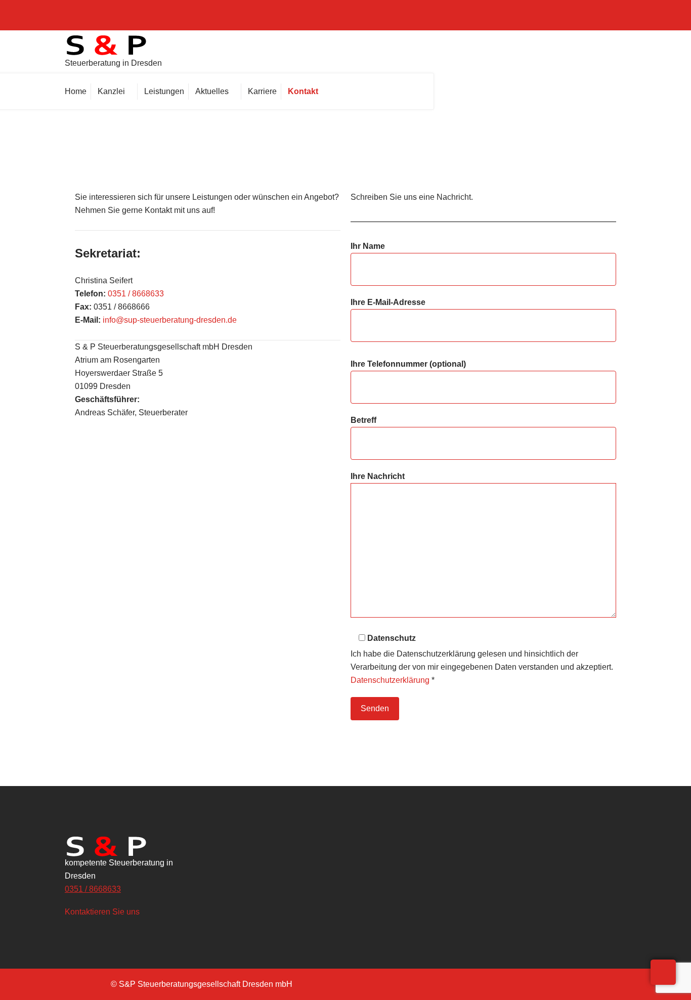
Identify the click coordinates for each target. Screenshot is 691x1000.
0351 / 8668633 (136, 293)
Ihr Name (368, 246)
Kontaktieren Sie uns (103, 911)
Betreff (363, 420)
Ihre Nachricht (378, 476)
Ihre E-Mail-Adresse (388, 302)
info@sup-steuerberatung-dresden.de (170, 320)
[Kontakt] (305, 91)
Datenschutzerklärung (390, 680)
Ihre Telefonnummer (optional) (408, 364)
